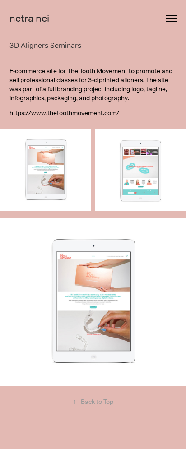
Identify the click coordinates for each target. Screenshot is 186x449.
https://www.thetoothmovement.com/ (64, 113)
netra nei (29, 18)
